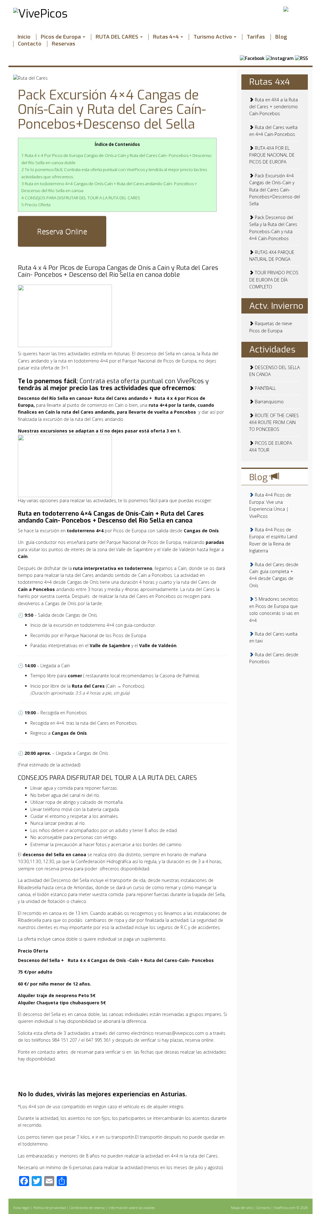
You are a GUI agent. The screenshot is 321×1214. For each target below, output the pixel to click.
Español (299, 8)
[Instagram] (280, 57)
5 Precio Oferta (35, 204)
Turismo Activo (213, 37)
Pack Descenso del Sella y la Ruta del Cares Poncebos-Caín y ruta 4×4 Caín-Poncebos (273, 227)
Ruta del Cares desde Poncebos (273, 658)
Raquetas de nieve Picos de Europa (270, 326)
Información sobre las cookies (131, 1207)
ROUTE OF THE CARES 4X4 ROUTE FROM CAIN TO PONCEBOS (274, 422)
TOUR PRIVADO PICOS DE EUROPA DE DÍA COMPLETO (273, 280)
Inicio (24, 37)
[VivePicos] (40, 13)
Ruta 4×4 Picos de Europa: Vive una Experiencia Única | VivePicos (270, 505)
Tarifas (256, 37)
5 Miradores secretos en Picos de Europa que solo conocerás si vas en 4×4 (274, 609)
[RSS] (301, 57)
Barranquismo (269, 402)
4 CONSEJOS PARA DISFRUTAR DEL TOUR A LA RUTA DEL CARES (80, 198)
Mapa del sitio (242, 1207)
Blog (281, 37)
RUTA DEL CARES (117, 37)
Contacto (29, 44)
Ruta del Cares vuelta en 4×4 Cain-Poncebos (273, 130)
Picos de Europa (61, 37)
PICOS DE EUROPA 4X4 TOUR (270, 446)
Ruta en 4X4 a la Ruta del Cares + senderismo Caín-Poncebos (273, 107)
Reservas (63, 44)
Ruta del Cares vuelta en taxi (273, 637)
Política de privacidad (50, 1207)
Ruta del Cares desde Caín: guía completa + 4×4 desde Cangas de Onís (273, 574)
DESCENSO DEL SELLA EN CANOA (274, 370)
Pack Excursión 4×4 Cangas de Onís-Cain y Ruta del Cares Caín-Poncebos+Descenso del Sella (112, 109)
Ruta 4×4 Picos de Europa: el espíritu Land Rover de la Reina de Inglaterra (273, 540)
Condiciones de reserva (88, 1207)
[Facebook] (252, 57)
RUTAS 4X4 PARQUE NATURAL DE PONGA (271, 255)
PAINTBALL (265, 388)
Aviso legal (21, 1207)
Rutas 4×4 (166, 37)
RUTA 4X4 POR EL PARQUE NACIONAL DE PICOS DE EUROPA (272, 155)
